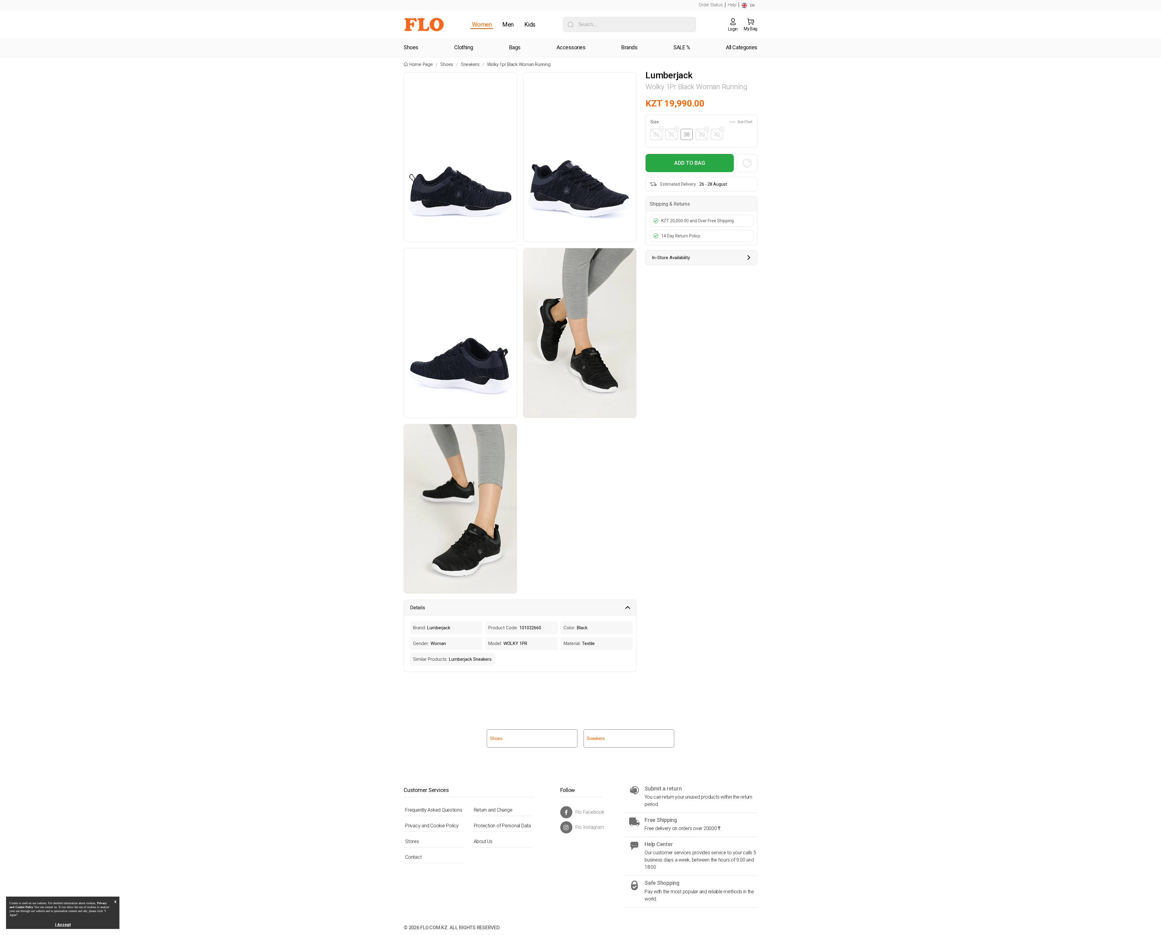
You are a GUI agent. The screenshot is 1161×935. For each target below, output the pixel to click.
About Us (483, 841)
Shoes (446, 64)
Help (732, 4)
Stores (412, 841)
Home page (421, 64)
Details (417, 608)
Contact (413, 857)
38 (687, 134)
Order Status (711, 4)
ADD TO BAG (689, 163)
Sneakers (470, 64)
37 (671, 134)
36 (656, 134)
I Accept (63, 924)
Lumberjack (669, 75)
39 (702, 134)
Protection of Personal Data (502, 826)
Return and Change (493, 810)
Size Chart (745, 122)
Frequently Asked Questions (433, 810)
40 (717, 134)
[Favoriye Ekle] (747, 163)
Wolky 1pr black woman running (519, 64)
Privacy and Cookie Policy (432, 826)
